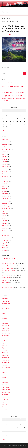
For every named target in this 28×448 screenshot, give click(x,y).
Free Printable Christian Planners (10, 259)
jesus (16, 89)
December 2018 (6, 230)
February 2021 (5, 166)
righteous (4, 98)
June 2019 (4, 215)
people (3, 95)
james (13, 89)
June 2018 (4, 245)
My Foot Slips (5, 285)
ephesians (17, 83)
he (19, 86)
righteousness (9, 98)
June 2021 (4, 156)
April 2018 (4, 250)
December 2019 (6, 201)
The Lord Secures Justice (8, 263)
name (17, 92)
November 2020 (6, 174)
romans (15, 98)
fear (3, 86)
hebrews (7, 89)
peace (22, 92)
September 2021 (6, 149)
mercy (15, 92)
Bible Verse (6, 67)
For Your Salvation (6, 290)
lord (4, 92)
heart (22, 86)
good (15, 86)
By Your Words (6, 277)
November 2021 (6, 144)
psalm (14, 95)
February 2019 (5, 225)
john (19, 89)
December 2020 (6, 171)
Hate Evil (4, 280)
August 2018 (5, 240)
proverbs (8, 96)
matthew (11, 92)
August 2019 (5, 211)
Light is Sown (5, 282)
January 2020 (5, 198)
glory (8, 86)
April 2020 (4, 191)
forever (5, 86)
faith (22, 83)
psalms (21, 95)
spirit (21, 98)
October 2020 (5, 176)
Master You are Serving (8, 268)
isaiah (10, 89)
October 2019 (5, 206)
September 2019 (6, 208)
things (24, 98)
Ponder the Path (6, 275)
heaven (3, 89)
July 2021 (4, 154)
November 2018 (6, 233)
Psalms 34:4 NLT (6, 35)
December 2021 (6, 142)
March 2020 (5, 193)
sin (17, 98)
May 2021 (4, 159)
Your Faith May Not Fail (8, 287)
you (9, 100)
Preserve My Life (6, 265)
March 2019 (5, 223)
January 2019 (5, 228)
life (21, 89)
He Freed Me (6, 18)
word (7, 100)
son (19, 98)
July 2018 (4, 243)
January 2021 (5, 169)
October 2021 (5, 147)
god (11, 86)
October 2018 (5, 235)
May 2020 (4, 188)
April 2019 (4, 220)
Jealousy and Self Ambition (9, 270)
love (7, 92)
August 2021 (5, 151)
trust (2, 100)
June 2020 (4, 186)
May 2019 (4, 218)
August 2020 (5, 181)
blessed (3, 83)
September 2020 (6, 179)
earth (13, 83)
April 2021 (4, 161)
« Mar (3, 130)
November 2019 (6, 203)
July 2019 (4, 213)
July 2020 (4, 183)
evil (20, 83)
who (5, 100)
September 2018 (6, 238)
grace (18, 86)
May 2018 (4, 247)
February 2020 (5, 196)
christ (10, 83)
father (24, 83)
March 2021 (5, 164)
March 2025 (5, 139)
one (20, 92)
